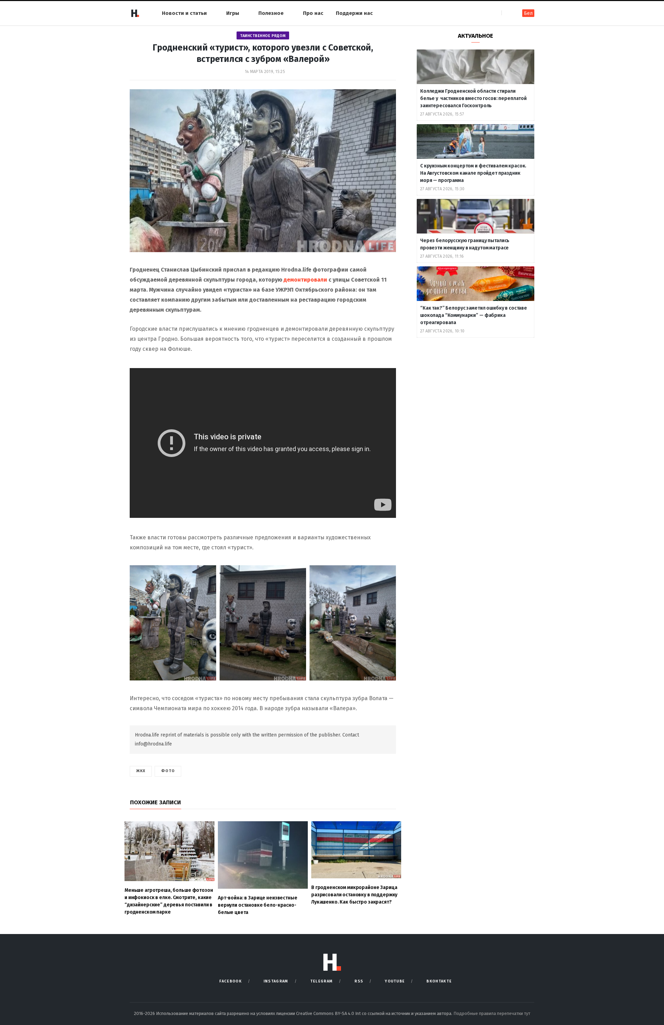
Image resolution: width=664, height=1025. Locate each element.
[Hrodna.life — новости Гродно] (135, 13)
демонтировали (305, 279)
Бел (528, 13)
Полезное (271, 13)
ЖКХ (140, 771)
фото (167, 771)
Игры (232, 13)
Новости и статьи (184, 13)
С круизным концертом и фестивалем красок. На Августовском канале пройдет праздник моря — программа (473, 173)
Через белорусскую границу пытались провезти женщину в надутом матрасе (464, 244)
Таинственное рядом (263, 36)
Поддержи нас (354, 13)
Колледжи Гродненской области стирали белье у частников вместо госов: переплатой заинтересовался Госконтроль (473, 98)
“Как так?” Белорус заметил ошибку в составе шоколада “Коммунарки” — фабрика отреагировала (473, 315)
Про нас (313, 13)
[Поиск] (507, 13)
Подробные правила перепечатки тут (491, 1013)
